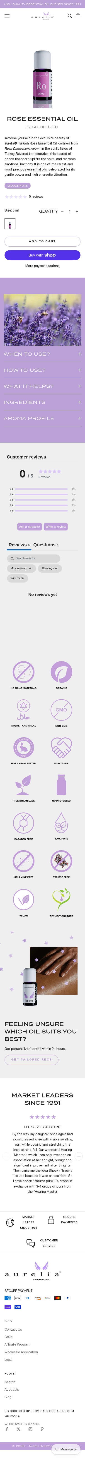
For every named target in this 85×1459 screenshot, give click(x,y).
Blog (8, 1397)
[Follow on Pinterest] (42, 1429)
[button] (42, 489)
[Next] (79, 1156)
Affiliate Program (17, 1344)
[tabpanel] (42, 599)
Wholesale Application (21, 1352)
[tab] (46, 545)
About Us (12, 1389)
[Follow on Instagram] (30, 1429)
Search (10, 1382)
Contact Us (13, 1329)
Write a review (56, 526)
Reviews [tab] (19, 544)
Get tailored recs (31, 1059)
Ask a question (29, 526)
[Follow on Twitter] (18, 1429)
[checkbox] (17, 578)
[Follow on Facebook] (7, 1429)
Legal (8, 1359)
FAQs (8, 1337)
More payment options (42, 266)
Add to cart (42, 241)
